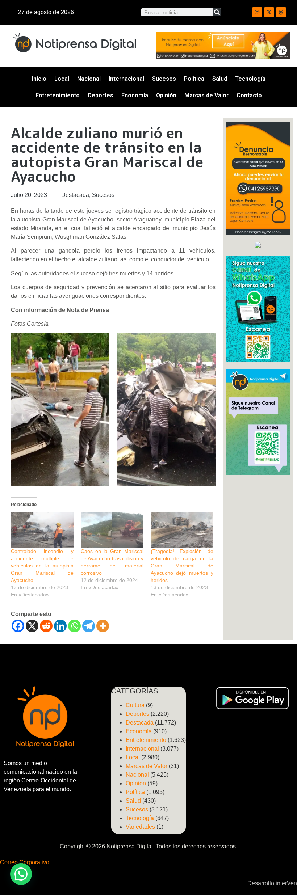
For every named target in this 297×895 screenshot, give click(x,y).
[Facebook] (18, 626)
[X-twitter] (269, 12)
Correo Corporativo (24, 862)
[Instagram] (257, 12)
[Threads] (281, 12)
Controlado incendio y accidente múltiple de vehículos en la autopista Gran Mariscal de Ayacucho (42, 565)
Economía (134, 95)
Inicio (39, 78)
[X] (32, 626)
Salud (219, 78)
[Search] (217, 12)
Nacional (89, 78)
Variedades (140, 827)
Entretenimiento (57, 95)
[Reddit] (46, 626)
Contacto (249, 95)
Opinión (166, 95)
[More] (102, 626)
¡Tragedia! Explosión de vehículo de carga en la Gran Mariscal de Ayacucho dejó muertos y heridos (182, 565)
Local (61, 78)
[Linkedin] (60, 626)
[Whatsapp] (74, 626)
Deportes (100, 95)
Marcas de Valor (206, 95)
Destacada (75, 195)
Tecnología (250, 78)
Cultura (135, 705)
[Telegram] (88, 626)
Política (194, 78)
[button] (21, 874)
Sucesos (164, 78)
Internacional (126, 78)
